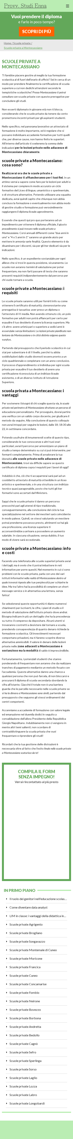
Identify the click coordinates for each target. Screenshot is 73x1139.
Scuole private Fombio (24, 992)
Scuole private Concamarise (28, 984)
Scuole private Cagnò (24, 1043)
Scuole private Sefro (23, 1052)
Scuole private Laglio (23, 1078)
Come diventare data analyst (28, 907)
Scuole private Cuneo (24, 975)
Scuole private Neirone (25, 1001)
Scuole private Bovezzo (25, 1009)
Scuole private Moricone (26, 958)
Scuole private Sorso (23, 1069)
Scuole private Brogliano (26, 933)
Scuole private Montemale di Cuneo (33, 950)
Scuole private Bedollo (25, 1035)
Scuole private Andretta (25, 1026)
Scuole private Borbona (25, 1018)
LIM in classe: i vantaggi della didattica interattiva (38, 916)
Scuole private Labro (23, 1095)
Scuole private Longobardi (27, 1103)
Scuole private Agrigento (26, 924)
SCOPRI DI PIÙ (36, 31)
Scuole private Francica (25, 967)
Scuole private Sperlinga (25, 1060)
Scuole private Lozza (23, 1086)
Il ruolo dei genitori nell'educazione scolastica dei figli (38, 899)
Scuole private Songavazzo (27, 941)
